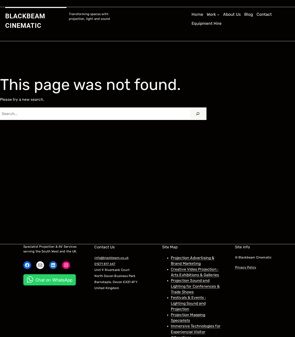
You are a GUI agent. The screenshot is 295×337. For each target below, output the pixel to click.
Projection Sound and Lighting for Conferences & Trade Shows (195, 286)
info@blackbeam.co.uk (111, 258)
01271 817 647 (104, 264)
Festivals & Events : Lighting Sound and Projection (188, 303)
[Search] (198, 113)
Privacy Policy (245, 267)
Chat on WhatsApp (53, 280)
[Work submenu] (218, 14)
